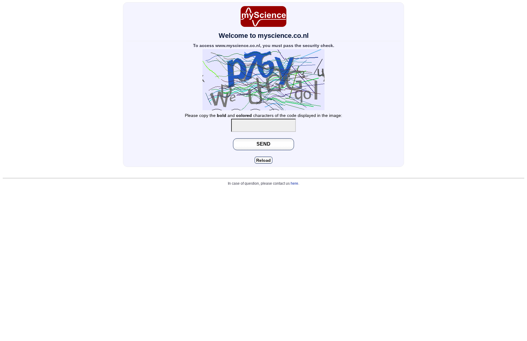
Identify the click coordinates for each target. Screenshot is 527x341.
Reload (263, 160)
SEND (263, 144)
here (294, 183)
